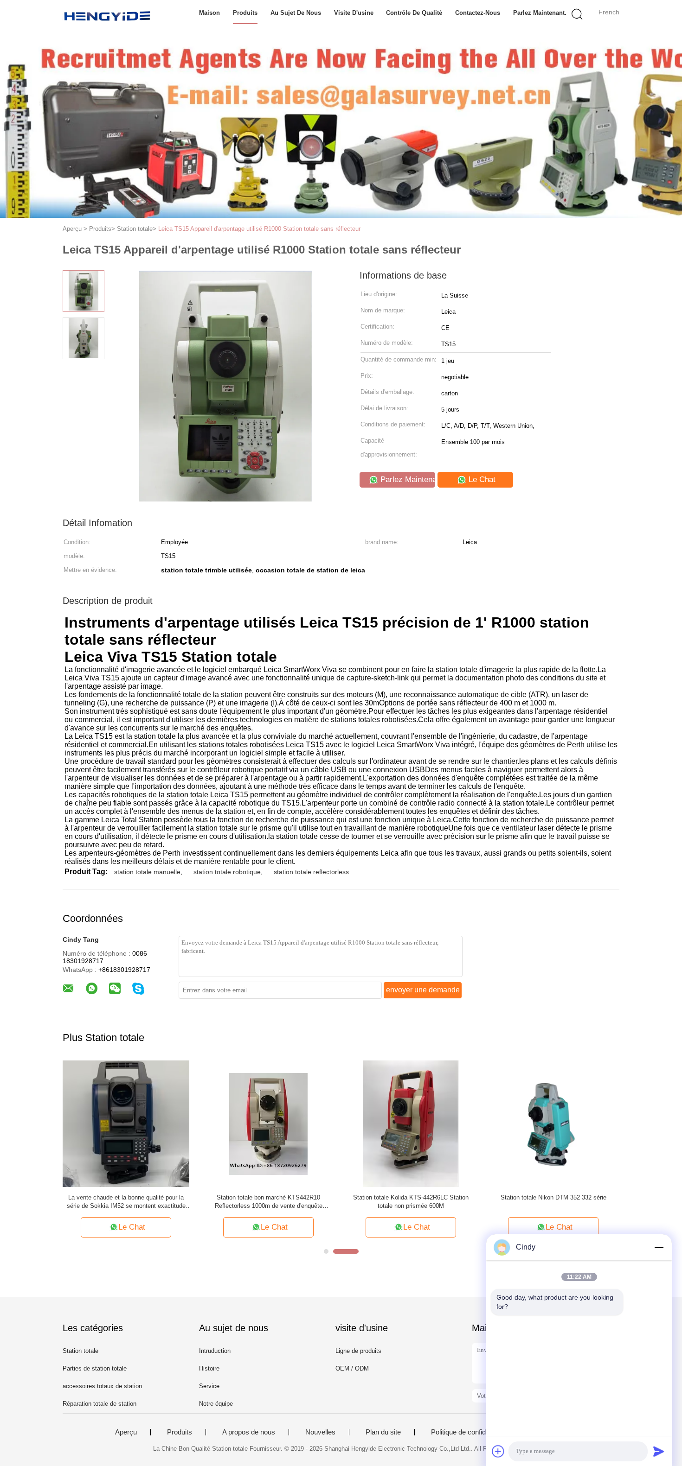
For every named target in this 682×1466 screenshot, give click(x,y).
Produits (245, 12)
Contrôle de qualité (414, 12)
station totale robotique (227, 872)
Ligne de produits (358, 1350)
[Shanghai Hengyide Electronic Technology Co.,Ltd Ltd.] (108, 16)
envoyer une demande (423, 990)
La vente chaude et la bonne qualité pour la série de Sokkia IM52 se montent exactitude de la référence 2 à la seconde (126, 1202)
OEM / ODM (352, 1368)
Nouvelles (320, 1432)
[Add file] (498, 1451)
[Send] (658, 1451)
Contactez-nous (477, 12)
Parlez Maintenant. (539, 12)
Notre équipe (216, 1403)
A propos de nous (248, 1432)
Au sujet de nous (295, 12)
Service (209, 1386)
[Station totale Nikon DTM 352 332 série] (553, 1123)
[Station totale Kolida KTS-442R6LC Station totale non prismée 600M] (410, 1123)
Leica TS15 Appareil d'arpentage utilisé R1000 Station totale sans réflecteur (259, 228)
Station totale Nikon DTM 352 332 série (553, 1197)
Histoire (209, 1368)
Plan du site (383, 1432)
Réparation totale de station (99, 1403)
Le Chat (480, 479)
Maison (209, 12)
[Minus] (658, 1247)
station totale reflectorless (311, 872)
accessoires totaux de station (102, 1386)
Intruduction (215, 1350)
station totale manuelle (147, 872)
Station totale (80, 1350)
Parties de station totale (95, 1368)
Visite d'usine (353, 12)
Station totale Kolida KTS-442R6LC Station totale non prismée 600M (411, 1201)
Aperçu (126, 1432)
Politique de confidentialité (469, 1432)
